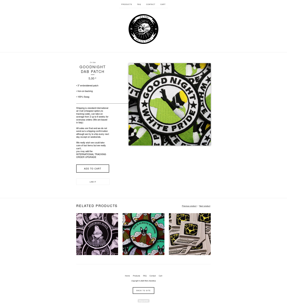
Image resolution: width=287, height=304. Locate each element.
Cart (163, 4)
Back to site (143, 290)
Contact (150, 4)
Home (127, 275)
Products (126, 4)
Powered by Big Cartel (143, 301)
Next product (204, 205)
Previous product (189, 205)
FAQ (139, 4)
